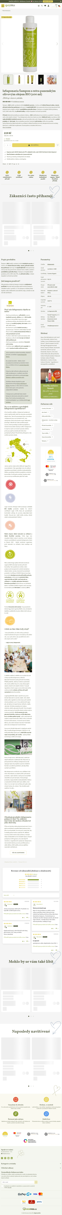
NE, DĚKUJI (31, 615)
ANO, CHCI (31, 610)
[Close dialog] (47, 587)
